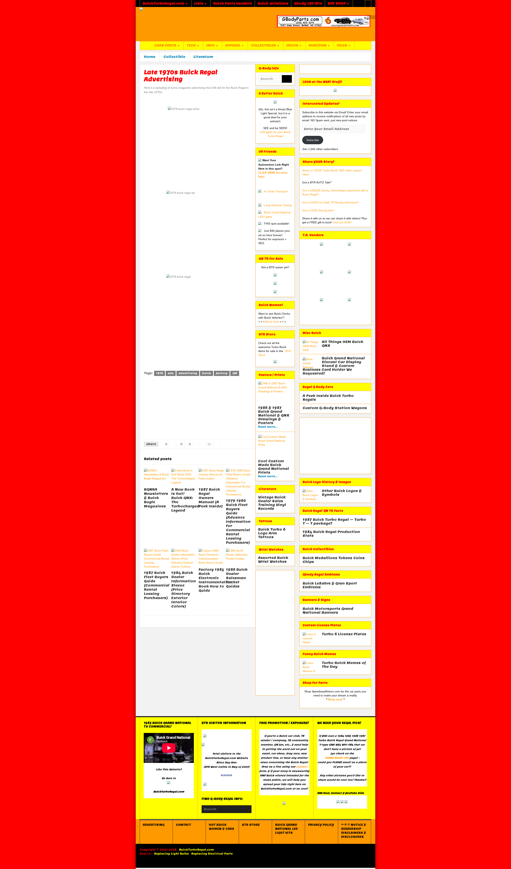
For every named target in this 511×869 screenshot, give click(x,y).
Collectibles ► (265, 45)
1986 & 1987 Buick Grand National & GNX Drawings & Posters (273, 415)
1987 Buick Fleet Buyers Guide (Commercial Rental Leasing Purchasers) (156, 585)
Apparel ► (235, 45)
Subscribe (312, 140)
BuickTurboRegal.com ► (165, 3)
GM (234, 373)
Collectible (174, 57)
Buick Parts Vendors (232, 3)
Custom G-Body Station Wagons (335, 408)
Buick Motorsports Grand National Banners (328, 610)
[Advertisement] (197, 408)
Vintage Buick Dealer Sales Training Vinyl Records (272, 503)
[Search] (287, 79)
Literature (203, 57)
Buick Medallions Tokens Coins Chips (334, 560)
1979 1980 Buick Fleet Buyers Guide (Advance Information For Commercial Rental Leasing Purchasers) (238, 521)
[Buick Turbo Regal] (153, 24)
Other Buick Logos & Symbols (342, 493)
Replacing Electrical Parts (212, 853)
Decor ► (294, 45)
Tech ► (193, 45)
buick (206, 373)
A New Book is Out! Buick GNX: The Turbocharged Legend (185, 500)
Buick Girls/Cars (273, 3)
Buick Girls (272, 321)
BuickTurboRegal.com (196, 849)
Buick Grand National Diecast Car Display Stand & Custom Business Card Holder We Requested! (334, 365)
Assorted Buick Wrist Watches (273, 560)
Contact (183, 825)
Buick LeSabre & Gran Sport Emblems (330, 585)
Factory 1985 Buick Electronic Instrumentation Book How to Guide (215, 580)
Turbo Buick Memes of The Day (344, 665)
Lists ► (200, 3)
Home (149, 57)
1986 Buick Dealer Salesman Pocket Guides (237, 578)
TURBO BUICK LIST (337, 757)
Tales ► (344, 45)
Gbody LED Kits (308, 3)
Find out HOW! (342, 222)
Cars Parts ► (167, 45)
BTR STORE (251, 825)
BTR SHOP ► (339, 3)
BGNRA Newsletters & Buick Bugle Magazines (156, 497)
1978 (159, 373)
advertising (187, 373)
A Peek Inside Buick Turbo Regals (328, 398)
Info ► (212, 45)
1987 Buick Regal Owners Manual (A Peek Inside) (211, 497)
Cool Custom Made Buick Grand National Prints (273, 466)
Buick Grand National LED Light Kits (286, 829)
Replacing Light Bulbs (171, 853)
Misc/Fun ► (320, 45)
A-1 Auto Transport (275, 191)
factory (222, 373)
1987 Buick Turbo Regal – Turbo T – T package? (334, 521)
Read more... (267, 427)
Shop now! (335, 699)
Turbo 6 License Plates (344, 634)
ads (171, 373)
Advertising (153, 825)
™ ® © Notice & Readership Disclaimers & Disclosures (353, 831)
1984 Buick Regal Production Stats (331, 534)
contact (301, 766)
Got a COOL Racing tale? (318, 210)
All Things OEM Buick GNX (342, 344)
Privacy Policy (321, 825)
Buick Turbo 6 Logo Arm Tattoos (271, 533)
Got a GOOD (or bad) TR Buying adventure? (330, 202)
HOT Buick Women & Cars (221, 827)
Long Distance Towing (278, 205)
